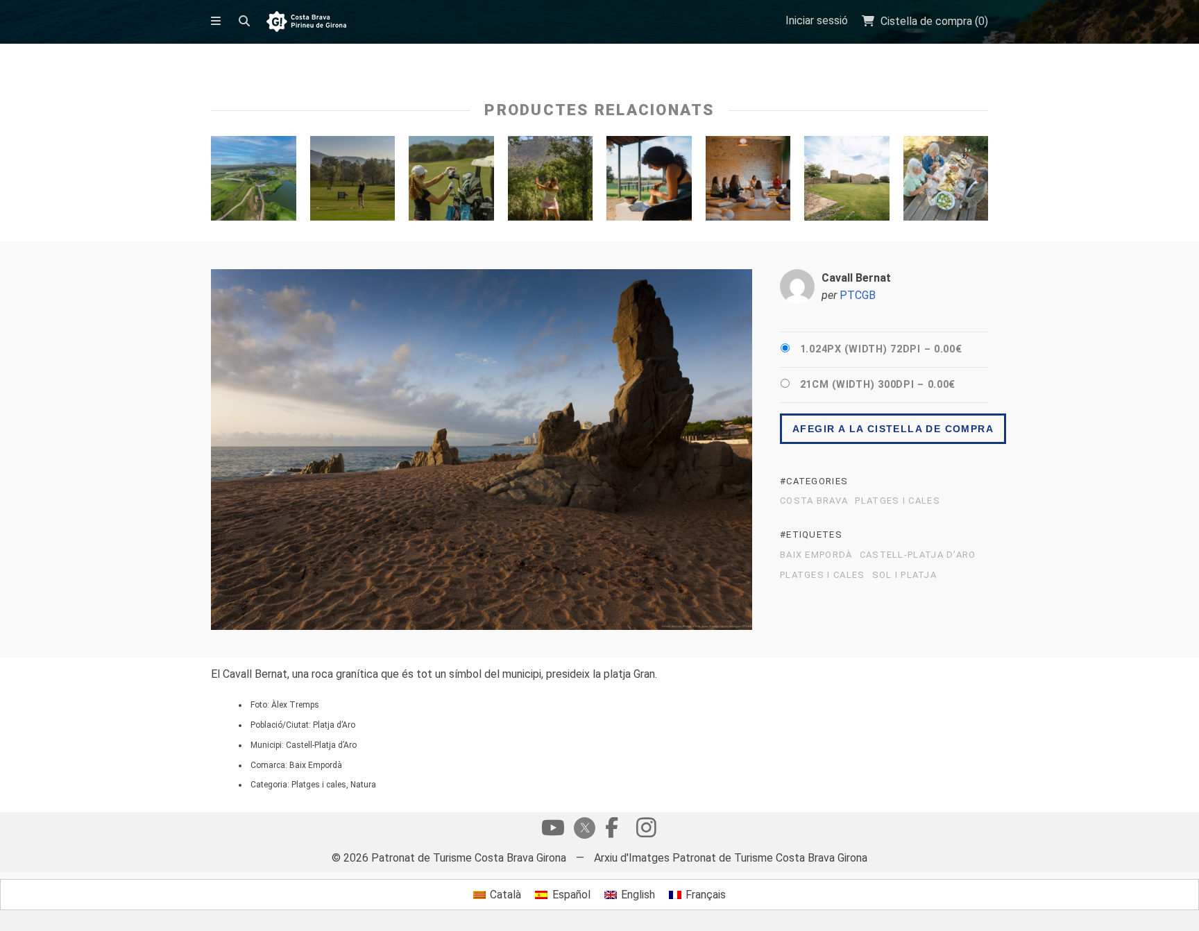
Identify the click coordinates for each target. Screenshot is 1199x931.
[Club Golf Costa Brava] (353, 182)
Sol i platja (904, 575)
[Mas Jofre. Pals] (649, 182)
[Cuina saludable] (946, 182)
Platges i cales (897, 501)
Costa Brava (814, 501)
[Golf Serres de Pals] (451, 182)
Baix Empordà (816, 555)
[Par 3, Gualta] (550, 182)
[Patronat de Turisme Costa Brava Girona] (306, 22)
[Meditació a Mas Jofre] (748, 182)
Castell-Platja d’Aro (918, 555)
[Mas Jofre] (847, 182)
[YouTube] (553, 831)
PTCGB (858, 295)
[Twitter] (582, 829)
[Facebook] (611, 831)
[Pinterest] (646, 831)
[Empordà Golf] (253, 182)
